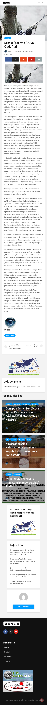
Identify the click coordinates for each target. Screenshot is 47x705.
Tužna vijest (17, 474)
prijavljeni (16, 387)
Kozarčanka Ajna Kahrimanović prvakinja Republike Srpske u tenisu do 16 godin (22, 561)
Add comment (29, 51)
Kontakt (7, 652)
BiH (8, 439)
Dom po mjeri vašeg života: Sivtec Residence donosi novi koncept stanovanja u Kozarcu (22, 552)
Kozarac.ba (17, 404)
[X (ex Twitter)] (11, 631)
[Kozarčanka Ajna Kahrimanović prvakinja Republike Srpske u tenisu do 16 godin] (23, 451)
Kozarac (9, 404)
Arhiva (6, 647)
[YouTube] (16, 631)
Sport (28, 439)
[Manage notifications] (42, 700)
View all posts (10, 335)
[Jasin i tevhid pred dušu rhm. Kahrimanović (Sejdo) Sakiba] (23, 486)
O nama (7, 661)
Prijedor (34, 404)
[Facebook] (5, 631)
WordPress (38, 700)
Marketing (26, 404)
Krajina (8, 38)
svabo (9, 51)
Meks (25, 700)
